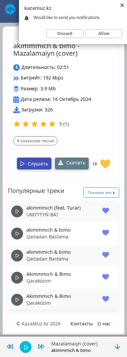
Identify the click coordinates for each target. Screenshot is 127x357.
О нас (104, 323)
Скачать (75, 162)
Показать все (100, 192)
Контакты (81, 323)
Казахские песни (37, 141)
